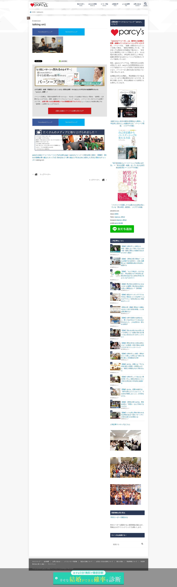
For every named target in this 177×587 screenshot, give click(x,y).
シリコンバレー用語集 (70, 561)
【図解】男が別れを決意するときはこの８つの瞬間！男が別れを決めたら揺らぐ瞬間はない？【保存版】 (132, 286)
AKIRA (116, 214)
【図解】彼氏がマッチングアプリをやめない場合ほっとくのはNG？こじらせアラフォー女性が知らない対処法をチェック (133, 298)
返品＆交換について (86, 561)
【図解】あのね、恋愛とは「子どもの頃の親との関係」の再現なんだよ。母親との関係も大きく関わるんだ (132, 367)
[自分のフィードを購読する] (110, 517)
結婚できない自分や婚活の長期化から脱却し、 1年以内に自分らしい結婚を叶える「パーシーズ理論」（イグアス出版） (127, 123)
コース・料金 (104, 4)
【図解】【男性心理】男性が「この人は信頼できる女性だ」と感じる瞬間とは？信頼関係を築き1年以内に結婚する (132, 262)
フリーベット (52, 564)
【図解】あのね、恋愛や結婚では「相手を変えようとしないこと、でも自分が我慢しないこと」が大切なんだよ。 (132, 393)
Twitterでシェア (71, 32)
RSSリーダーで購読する (119, 517)
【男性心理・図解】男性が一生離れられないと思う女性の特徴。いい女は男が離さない (132, 309)
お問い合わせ (137, 4)
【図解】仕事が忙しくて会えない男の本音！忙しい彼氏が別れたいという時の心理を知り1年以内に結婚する (132, 380)
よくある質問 (126, 4)
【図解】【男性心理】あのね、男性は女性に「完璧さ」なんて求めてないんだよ (132, 404)
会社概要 (46, 561)
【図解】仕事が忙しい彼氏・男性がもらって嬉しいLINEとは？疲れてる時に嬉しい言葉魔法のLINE (132, 356)
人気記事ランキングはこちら (120, 424)
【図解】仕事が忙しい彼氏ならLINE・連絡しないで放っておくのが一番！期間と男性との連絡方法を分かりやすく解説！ (132, 249)
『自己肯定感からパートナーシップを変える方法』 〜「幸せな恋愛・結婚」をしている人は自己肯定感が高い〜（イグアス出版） (127, 165)
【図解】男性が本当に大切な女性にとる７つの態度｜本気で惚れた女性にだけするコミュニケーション (132, 345)
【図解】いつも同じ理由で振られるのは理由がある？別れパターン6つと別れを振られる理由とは (132, 415)
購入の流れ (120, 561)
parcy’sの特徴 (92, 4)
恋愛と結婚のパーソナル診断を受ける (69, 111)
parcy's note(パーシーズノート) (39, 4)
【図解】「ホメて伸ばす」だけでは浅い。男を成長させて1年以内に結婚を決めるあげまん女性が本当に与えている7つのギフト (132, 275)
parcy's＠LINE (119, 223)
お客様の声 (115, 4)
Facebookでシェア (45, 32)
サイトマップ (36, 561)
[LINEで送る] (63, 61)
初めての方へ (81, 4)
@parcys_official (120, 217)
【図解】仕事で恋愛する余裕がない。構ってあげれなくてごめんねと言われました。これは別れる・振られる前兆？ (132, 321)
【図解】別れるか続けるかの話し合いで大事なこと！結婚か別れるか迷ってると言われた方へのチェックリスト (132, 334)
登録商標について (132, 561)
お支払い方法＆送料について (104, 561)
